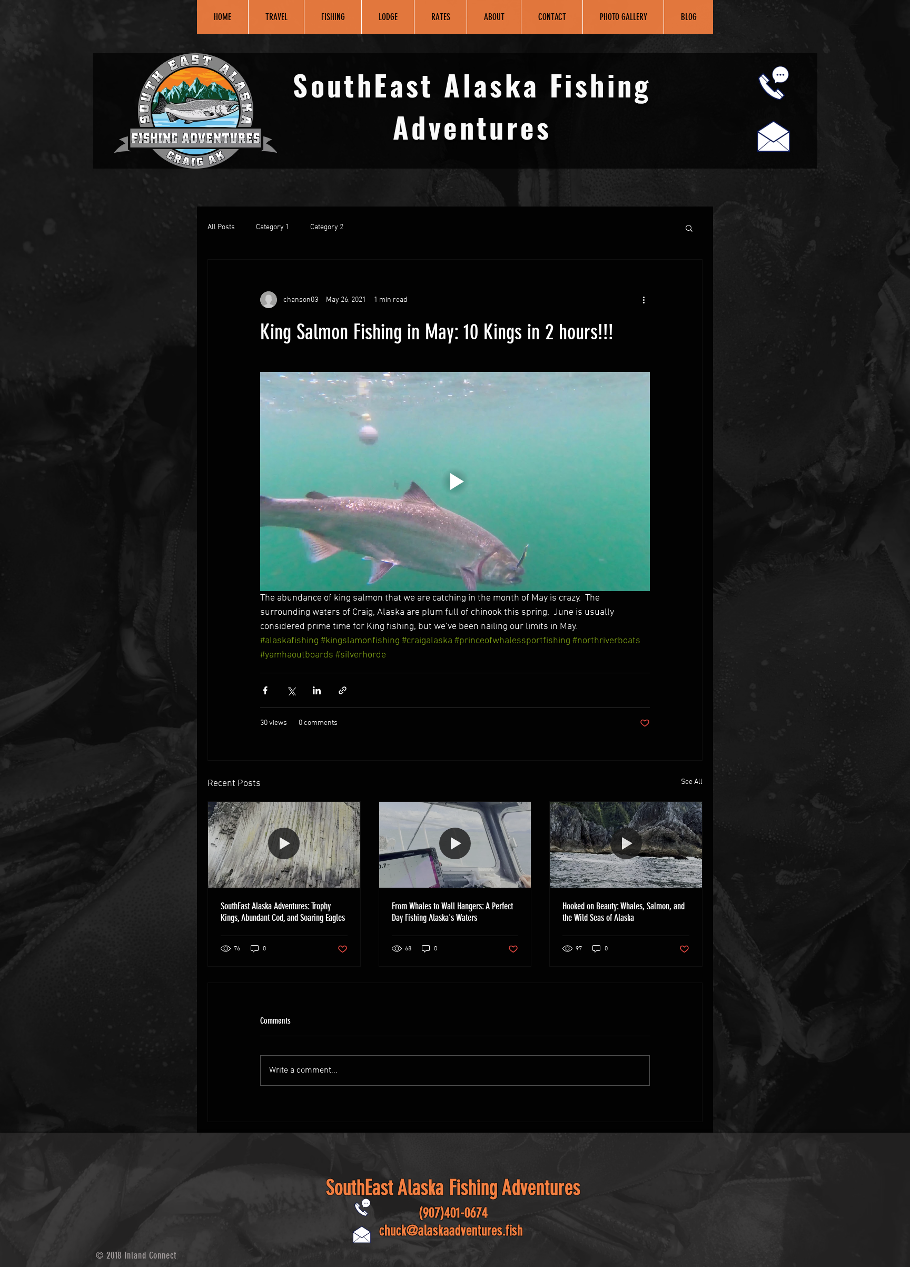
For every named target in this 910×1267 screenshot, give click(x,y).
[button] (689, 227)
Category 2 (326, 227)
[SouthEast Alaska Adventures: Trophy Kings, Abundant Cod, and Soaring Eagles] (284, 844)
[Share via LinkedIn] (317, 690)
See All (692, 782)
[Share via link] (343, 690)
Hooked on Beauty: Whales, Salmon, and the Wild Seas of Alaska (623, 912)
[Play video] (455, 481)
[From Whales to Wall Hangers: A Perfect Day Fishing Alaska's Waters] (455, 844)
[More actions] (643, 299)
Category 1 (272, 227)
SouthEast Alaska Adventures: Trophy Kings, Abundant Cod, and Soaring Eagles (283, 912)
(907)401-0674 (453, 1212)
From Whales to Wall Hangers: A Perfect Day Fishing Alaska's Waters (452, 912)
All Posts (221, 227)
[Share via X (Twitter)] (291, 690)
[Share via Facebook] (265, 690)
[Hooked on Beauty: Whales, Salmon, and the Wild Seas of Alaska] (626, 844)
